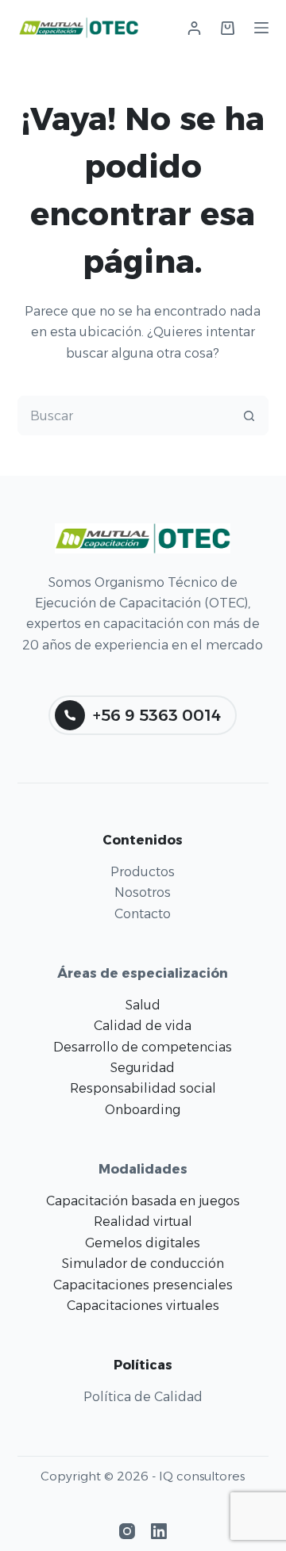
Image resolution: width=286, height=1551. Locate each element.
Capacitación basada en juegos (143, 1200)
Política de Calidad (143, 1396)
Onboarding (142, 1109)
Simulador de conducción (143, 1263)
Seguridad (142, 1067)
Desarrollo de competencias (142, 1047)
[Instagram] (127, 1531)
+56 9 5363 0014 (157, 715)
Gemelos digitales (142, 1242)
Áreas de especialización (142, 973)
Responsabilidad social (143, 1088)
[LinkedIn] (159, 1531)
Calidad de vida (142, 1025)
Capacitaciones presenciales (143, 1284)
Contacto (142, 913)
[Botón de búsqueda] (249, 415)
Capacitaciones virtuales (143, 1305)
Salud (143, 1005)
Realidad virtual (143, 1221)
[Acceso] (194, 28)
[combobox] (124, 415)
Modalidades (143, 1169)
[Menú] (261, 28)
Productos (142, 871)
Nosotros (142, 892)
